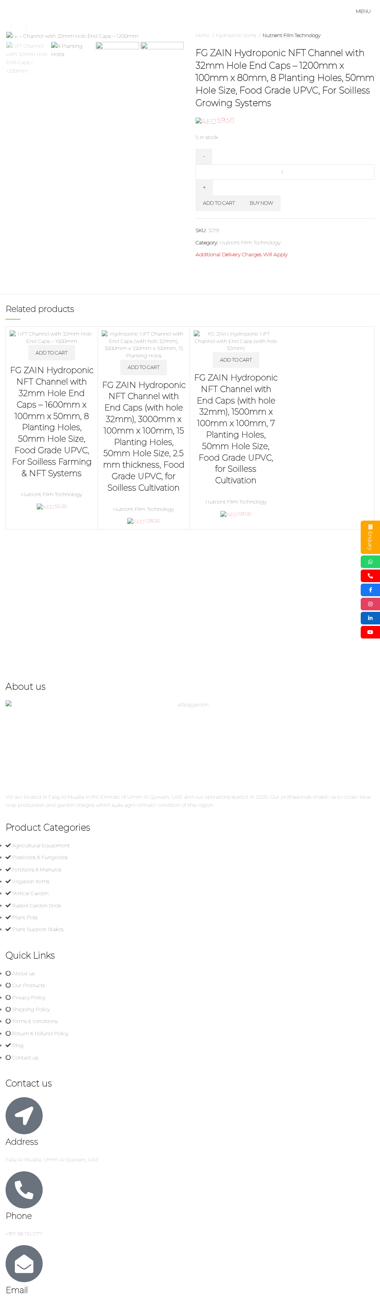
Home (203, 35)
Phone (19, 1216)
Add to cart (219, 203)
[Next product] (370, 35)
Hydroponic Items (236, 35)
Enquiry (370, 540)
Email (17, 1290)
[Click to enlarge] (18, 29)
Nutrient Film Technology (292, 35)
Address (22, 1142)
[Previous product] (356, 35)
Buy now (261, 203)
